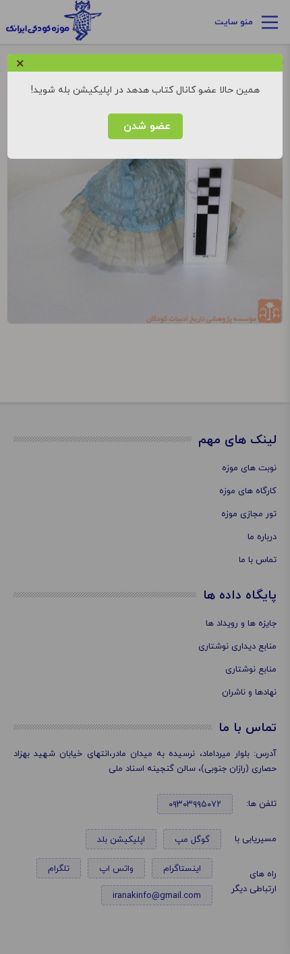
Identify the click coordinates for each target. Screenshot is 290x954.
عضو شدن (145, 126)
